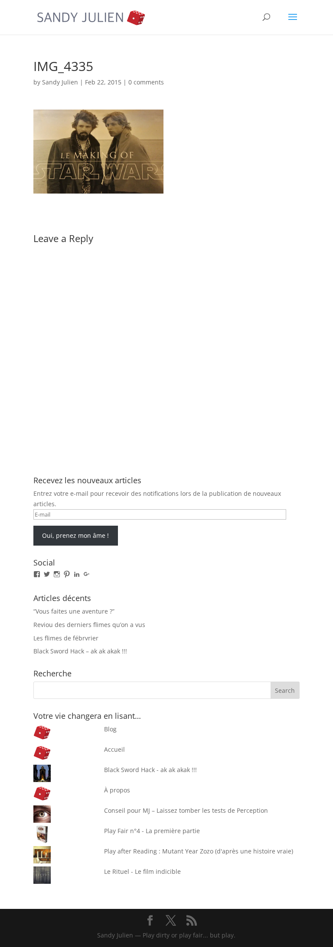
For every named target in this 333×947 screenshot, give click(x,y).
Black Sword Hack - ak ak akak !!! (150, 770)
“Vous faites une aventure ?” (73, 611)
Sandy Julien (60, 82)
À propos (117, 790)
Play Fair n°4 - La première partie (152, 831)
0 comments (146, 82)
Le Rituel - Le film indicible (142, 871)
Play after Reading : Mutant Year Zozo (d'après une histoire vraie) (198, 851)
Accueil (114, 749)
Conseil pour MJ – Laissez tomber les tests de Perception (186, 810)
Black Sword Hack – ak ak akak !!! (80, 651)
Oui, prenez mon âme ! (75, 535)
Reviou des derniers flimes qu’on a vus (89, 625)
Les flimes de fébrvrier (65, 638)
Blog (110, 729)
